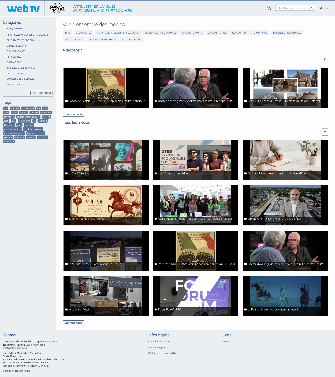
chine (14, 112)
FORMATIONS (14, 62)
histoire (46, 116)
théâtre (31, 137)
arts (45, 108)
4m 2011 (15, 108)
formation (9, 116)
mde (19, 124)
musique (29, 124)
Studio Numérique (35, 344)
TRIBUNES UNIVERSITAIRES (21, 67)
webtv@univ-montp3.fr (15, 347)
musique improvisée (14, 133)
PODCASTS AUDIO (16, 84)
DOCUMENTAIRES (16, 51)
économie (9, 141)
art (38, 108)
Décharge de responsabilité (162, 353)
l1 (34, 120)
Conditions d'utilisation (160, 341)
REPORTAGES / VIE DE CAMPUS (23, 40)
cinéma (23, 112)
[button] (325, 59)
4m (5, 108)
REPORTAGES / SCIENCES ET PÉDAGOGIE (27, 34)
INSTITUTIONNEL (16, 73)
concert (34, 112)
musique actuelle (12, 129)
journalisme (24, 120)
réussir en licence (35, 133)
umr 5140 (42, 137)
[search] (292, 8)
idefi (6, 120)
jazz (14, 120)
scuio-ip (8, 137)
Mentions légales (157, 347)
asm (6, 112)
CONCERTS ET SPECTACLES (20, 78)
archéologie (28, 108)
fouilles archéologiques (28, 116)
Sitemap (226, 341)
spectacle (19, 137)
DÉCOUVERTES (14, 29)
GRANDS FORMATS (17, 45)
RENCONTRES (14, 56)
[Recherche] (312, 8)
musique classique (33, 129)
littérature (9, 124)
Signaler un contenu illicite (16, 370)
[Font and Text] (269, 8)
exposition (46, 112)
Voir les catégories (41, 92)
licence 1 (43, 120)
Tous (67, 32)
